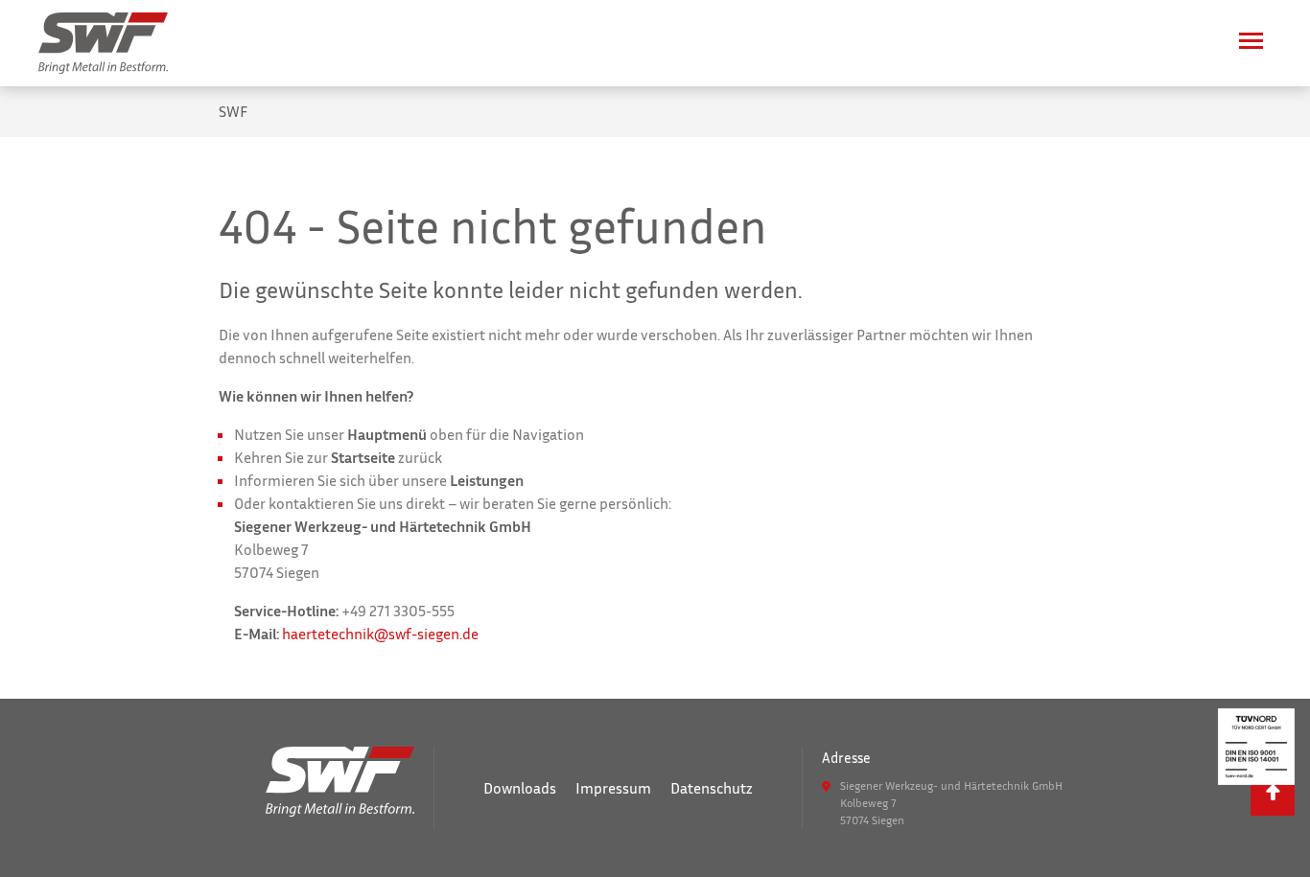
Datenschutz (711, 787)
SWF (233, 111)
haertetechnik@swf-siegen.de (380, 633)
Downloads (519, 787)
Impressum (613, 787)
